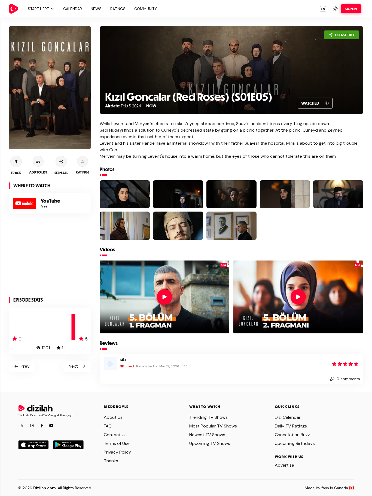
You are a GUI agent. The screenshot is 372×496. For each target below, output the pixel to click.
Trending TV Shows (208, 417)
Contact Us (115, 435)
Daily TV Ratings (291, 426)
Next (73, 366)
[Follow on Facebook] (41, 425)
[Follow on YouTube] (51, 425)
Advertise (284, 465)
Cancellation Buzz (292, 435)
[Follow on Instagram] (32, 425)
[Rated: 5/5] (345, 364)
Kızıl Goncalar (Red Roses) (167, 96)
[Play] (164, 297)
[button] (40, 8)
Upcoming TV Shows (209, 443)
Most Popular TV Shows (213, 426)
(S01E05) (250, 96)
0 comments (348, 378)
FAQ (108, 426)
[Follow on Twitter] (22, 425)
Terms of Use (117, 443)
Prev (25, 366)
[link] (14, 9)
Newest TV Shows (207, 435)
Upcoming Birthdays (295, 443)
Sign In (351, 9)
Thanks (111, 461)
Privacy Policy (117, 452)
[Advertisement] (50, 256)
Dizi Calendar (288, 417)
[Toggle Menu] (184, 365)
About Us (113, 417)
